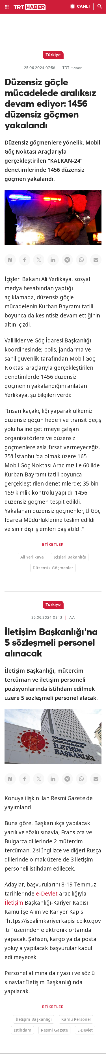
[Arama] (100, 6)
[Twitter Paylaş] (38, 259)
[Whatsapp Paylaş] (81, 259)
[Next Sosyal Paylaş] (10, 259)
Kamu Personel (76, 1019)
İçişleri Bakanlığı (69, 557)
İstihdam (22, 1030)
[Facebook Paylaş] (24, 259)
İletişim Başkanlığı (34, 1019)
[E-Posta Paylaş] (95, 259)
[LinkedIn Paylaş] (53, 259)
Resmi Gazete (54, 1030)
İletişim (14, 902)
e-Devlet (47, 893)
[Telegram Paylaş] (67, 259)
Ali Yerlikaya (32, 557)
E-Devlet (85, 1030)
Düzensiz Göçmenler (53, 567)
